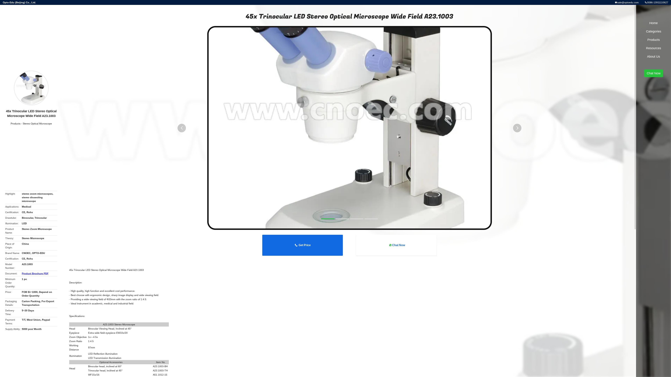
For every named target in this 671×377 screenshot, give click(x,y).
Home (653, 23)
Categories (653, 31)
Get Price (305, 245)
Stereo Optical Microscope (37, 123)
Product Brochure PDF (35, 273)
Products (15, 123)
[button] (182, 128)
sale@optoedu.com (628, 2)
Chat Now (398, 245)
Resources (653, 48)
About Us (653, 56)
